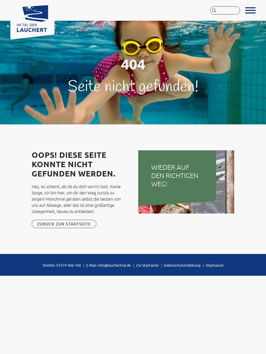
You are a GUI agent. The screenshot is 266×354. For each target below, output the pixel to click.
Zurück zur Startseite (64, 224)
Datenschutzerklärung (182, 265)
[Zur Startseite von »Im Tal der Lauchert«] (32, 17)
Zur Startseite (147, 265)
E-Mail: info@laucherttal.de (108, 265)
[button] (250, 10)
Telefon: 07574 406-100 (61, 265)
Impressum (215, 265)
